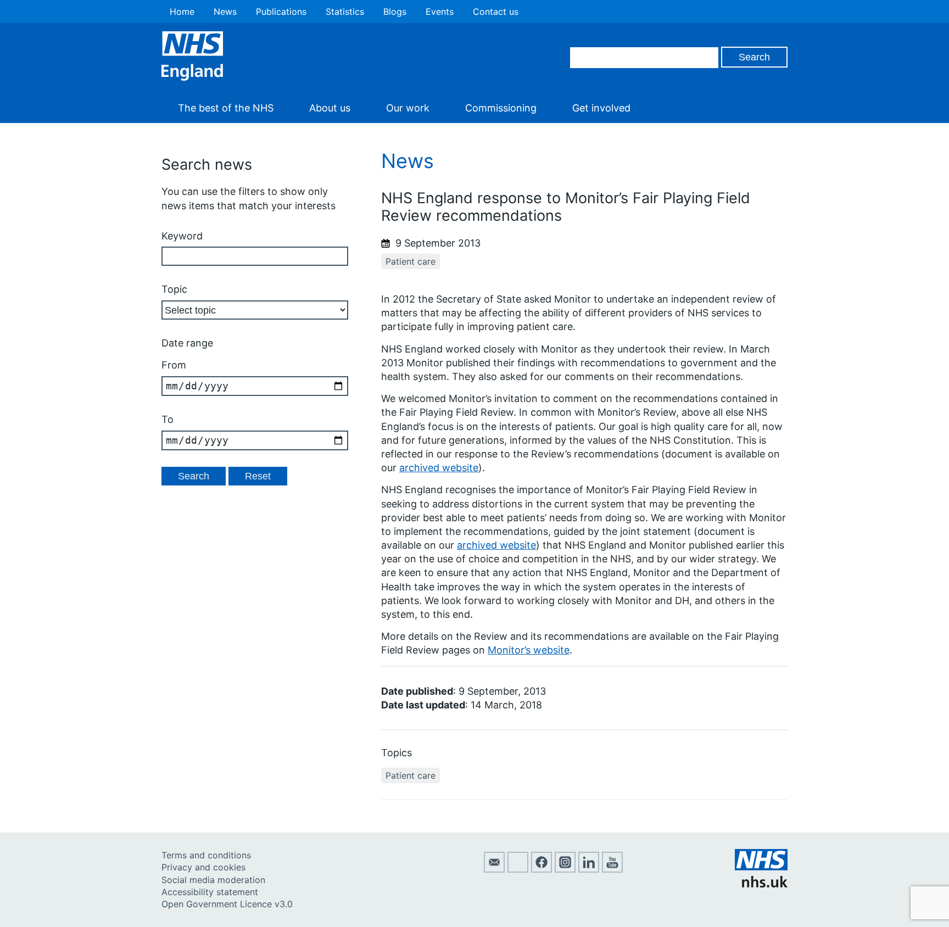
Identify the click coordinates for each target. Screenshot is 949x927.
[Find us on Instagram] (565, 869)
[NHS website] (761, 884)
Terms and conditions (206, 855)
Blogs (394, 11)
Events (440, 11)
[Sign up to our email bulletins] (494, 869)
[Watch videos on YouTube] (612, 869)
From (173, 365)
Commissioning (501, 108)
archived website (438, 467)
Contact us (495, 11)
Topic (174, 289)
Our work (407, 108)
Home (182, 11)
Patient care (411, 261)
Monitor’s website (529, 650)
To (167, 419)
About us (329, 108)
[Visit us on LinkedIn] (588, 869)
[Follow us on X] (517, 869)
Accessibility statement (209, 891)
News (225, 11)
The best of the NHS (225, 108)
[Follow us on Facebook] (541, 869)
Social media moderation (213, 879)
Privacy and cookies (203, 867)
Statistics (345, 11)
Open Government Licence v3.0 (227, 903)
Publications (281, 11)
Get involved (601, 108)
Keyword (182, 236)
